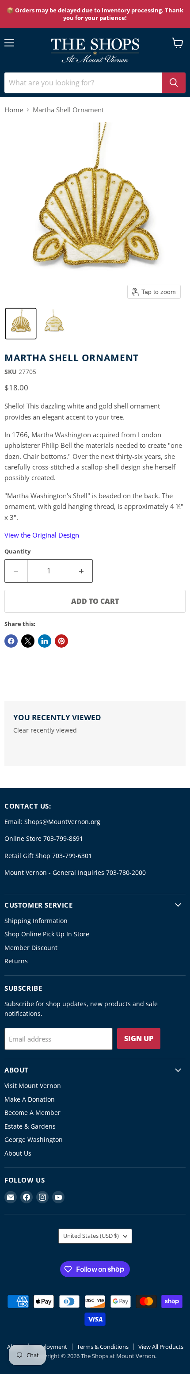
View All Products (160, 1347)
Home (13, 110)
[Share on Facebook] (11, 641)
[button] (21, 324)
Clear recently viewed (45, 730)
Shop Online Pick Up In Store (46, 934)
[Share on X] (27, 641)
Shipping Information (36, 920)
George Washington (33, 1139)
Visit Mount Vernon (32, 1085)
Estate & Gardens (30, 1126)
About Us (17, 1153)
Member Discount (30, 947)
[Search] (174, 83)
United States (91, 1236)
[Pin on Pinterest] (61, 641)
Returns (16, 961)
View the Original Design (41, 535)
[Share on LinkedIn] (44, 641)
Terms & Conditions (103, 1347)
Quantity (17, 551)
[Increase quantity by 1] (81, 570)
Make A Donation (29, 1099)
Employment (50, 1347)
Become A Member (32, 1112)
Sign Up (138, 1038)
